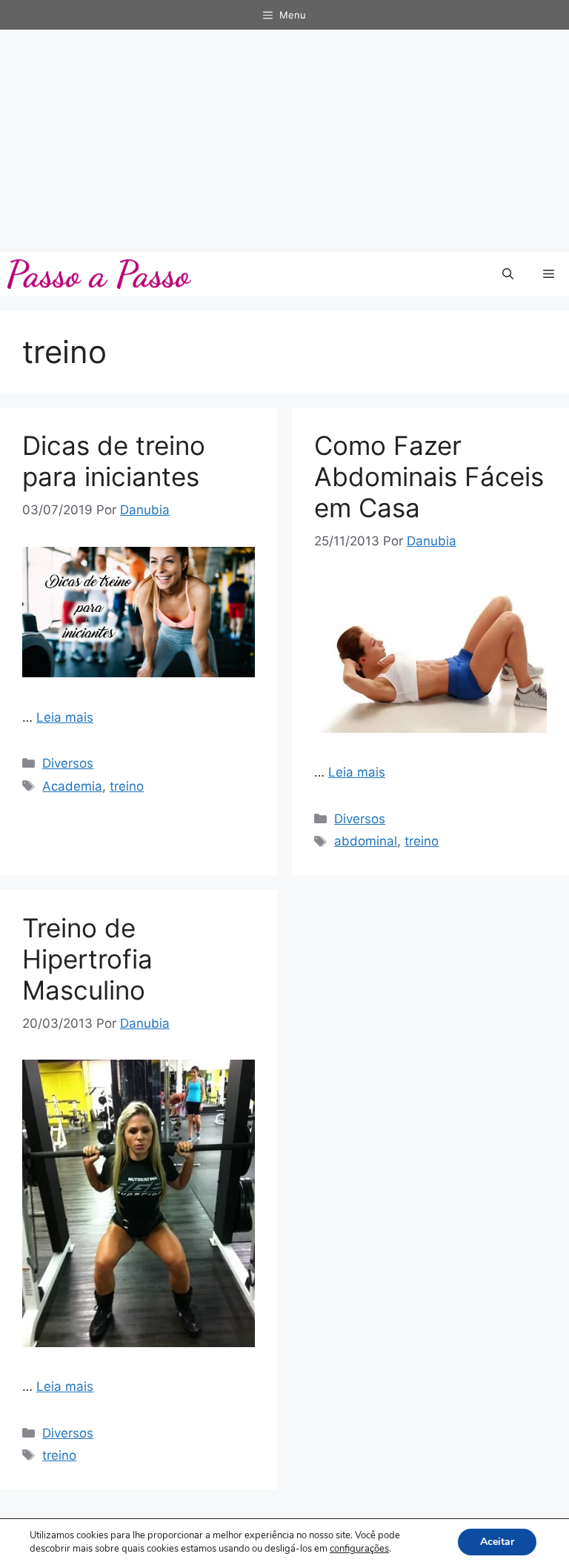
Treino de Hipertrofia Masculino (87, 959)
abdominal (365, 841)
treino (127, 786)
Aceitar (497, 1542)
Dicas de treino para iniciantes (113, 461)
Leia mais (64, 717)
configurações (359, 1548)
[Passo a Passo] (99, 274)
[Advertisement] (284, 141)
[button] (508, 274)
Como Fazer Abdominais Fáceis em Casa (429, 476)
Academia (72, 786)
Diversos (67, 763)
